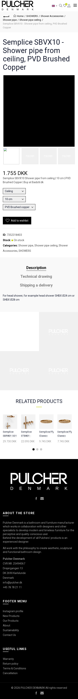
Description (36, 267)
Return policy (10, 663)
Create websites (64, 694)
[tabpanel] (10, 429)
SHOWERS (32, 16)
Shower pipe (10, 19)
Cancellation (10, 673)
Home (20, 16)
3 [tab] (41, 449)
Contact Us (9, 634)
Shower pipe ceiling (30, 19)
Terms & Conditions (14, 668)
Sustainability (11, 630)
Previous (5, 434)
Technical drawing (36, 276)
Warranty (8, 658)
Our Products (11, 620)
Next (69, 434)
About (6, 625)
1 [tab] (33, 449)
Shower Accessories (52, 16)
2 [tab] (37, 449)
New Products (11, 615)
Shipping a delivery (36, 285)
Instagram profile (13, 611)
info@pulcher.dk (12, 582)
